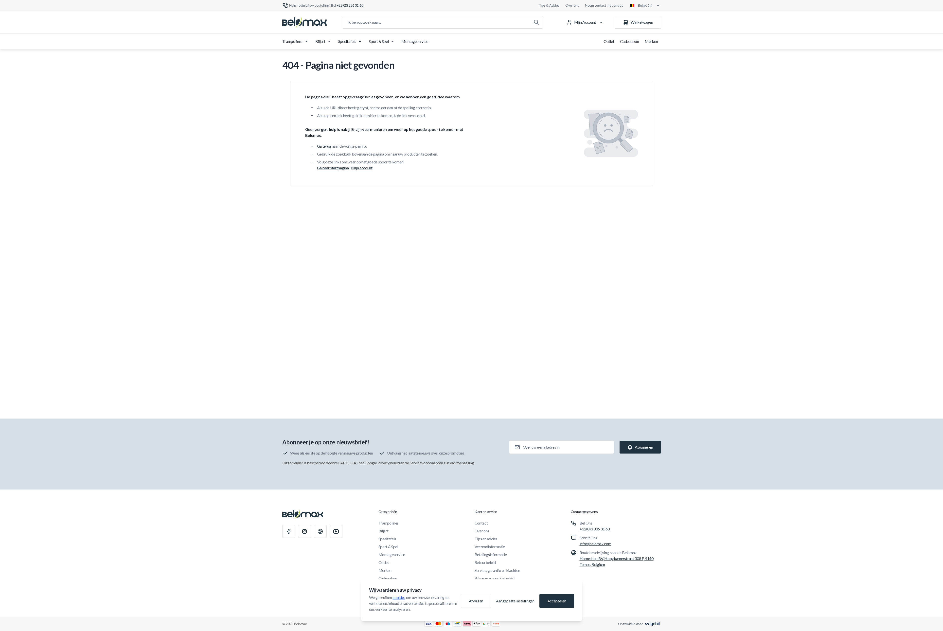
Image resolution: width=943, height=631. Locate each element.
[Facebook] (288, 531)
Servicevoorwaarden (426, 462)
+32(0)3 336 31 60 (595, 528)
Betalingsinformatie (491, 554)
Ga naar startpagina (333, 167)
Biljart (320, 41)
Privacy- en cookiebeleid (495, 578)
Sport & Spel (379, 41)
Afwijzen (476, 600)
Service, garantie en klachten (497, 570)
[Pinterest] (320, 531)
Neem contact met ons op (604, 5)
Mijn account (361, 167)
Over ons (572, 5)
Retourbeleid (485, 562)
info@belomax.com (595, 543)
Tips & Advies (549, 5)
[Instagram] (304, 531)
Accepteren (556, 600)
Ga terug (324, 146)
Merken (651, 41)
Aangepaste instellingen (515, 600)
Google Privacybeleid (382, 462)
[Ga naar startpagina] (304, 22)
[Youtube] (336, 531)
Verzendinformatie (490, 546)
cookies (398, 597)
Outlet (609, 41)
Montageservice (414, 41)
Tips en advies (486, 538)
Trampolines (292, 41)
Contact (481, 523)
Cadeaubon (629, 41)
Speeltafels (347, 41)
